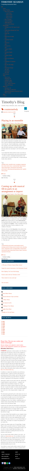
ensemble (4, 164)
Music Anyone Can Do (6, 302)
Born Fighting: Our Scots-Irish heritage (10, 271)
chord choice (9, 166)
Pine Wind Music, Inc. (19, 467)
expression (4, 251)
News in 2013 (9, 17)
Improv (8, 167)
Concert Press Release (9, 24)
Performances (6, 74)
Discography (6, 25)
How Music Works (19, 123)
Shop (4, 75)
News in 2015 (9, 14)
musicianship (19, 167)
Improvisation (22, 166)
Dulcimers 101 (8, 88)
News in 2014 (9, 16)
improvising (4, 167)
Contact (4, 96)
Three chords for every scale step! (9, 277)
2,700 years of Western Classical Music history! (12, 265)
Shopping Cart (8, 78)
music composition (6, 248)
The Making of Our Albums (8, 306)
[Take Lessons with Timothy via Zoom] (9, 463)
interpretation (23, 248)
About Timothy (6, 10)
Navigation (25, 108)
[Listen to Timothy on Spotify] (7, 463)
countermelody (16, 166)
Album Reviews (8, 22)
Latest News (9, 13)
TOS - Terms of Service (10, 83)
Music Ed (5, 86)
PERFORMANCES (5, 458)
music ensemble (9, 164)
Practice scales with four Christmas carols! (11, 274)
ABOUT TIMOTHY (6, 454)
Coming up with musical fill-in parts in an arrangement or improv (13, 189)
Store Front (7, 77)
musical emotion (16, 247)
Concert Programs (9, 20)
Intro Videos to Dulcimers (10, 89)
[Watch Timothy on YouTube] (5, 463)
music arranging (16, 164)
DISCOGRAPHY (5, 456)
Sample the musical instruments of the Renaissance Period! (14, 268)
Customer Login (8, 80)
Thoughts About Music (7, 309)
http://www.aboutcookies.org (7, 369)
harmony (25, 250)
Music (18, 248)
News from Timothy (9, 11)
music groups (4, 170)
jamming (14, 169)
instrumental (13, 167)
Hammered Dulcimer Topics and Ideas (10, 296)
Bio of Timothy (8, 19)
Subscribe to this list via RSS (9, 112)
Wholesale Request (9, 85)
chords (5, 166)
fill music (8, 251)
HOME (3, 452)
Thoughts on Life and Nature (8, 312)
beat (2, 166)
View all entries (5, 282)
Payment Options (8, 81)
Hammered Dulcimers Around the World (13, 91)
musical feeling (9, 247)
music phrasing (23, 247)
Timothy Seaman (10, 123)
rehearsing (9, 169)
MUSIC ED (17, 454)
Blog (4, 94)
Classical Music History (7, 293)
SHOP (16, 452)
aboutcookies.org (9, 436)
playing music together (21, 169)
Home (4, 8)
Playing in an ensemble (12, 120)
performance (4, 169)
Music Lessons (8, 92)
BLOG (16, 456)
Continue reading (6, 175)
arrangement (23, 164)
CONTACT (17, 458)
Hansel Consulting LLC (19, 468)
